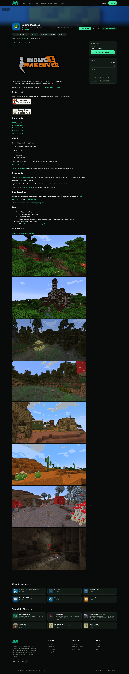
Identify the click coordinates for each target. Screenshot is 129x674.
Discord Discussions (61, 184)
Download (85, 28)
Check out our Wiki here (19, 168)
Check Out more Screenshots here (23, 233)
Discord (74, 644)
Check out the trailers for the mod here (24, 165)
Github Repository (31, 199)
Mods (23, 3)
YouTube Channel (26, 187)
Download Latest (104, 52)
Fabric (93, 72)
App (55, 3)
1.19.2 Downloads (17, 127)
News (50, 3)
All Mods (50, 644)
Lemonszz (26, 29)
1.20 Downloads (17, 123)
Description (17, 43)
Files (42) (27, 43)
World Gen (25, 38)
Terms (98, 646)
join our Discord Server (23, 177)
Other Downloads (17, 134)
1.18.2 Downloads (17, 130)
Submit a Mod (76, 649)
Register (112, 3)
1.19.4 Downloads (17, 125)
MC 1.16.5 (102, 77)
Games (62, 3)
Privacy (98, 644)
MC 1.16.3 (94, 80)
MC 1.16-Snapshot (105, 80)
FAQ (97, 649)
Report (97, 28)
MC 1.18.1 (94, 77)
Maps (37, 3)
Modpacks (51, 649)
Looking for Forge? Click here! (50, 87)
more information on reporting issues (33, 202)
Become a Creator (77, 646)
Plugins (30, 3)
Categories (51, 652)
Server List (51, 646)
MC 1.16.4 (110, 77)
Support (74, 652)
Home (13, 38)
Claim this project (110, 28)
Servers (43, 3)
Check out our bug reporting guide (34, 224)
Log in (104, 3)
